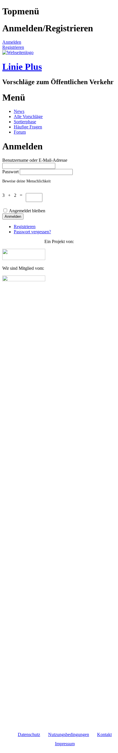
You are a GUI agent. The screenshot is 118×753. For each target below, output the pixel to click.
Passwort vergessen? (32, 231)
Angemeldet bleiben (27, 210)
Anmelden (11, 42)
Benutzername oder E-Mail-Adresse (34, 160)
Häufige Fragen (28, 126)
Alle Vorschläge (28, 116)
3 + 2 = (14, 195)
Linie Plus (22, 66)
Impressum (65, 743)
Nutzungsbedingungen (68, 734)
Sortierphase (25, 121)
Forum (20, 132)
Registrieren (13, 47)
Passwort (10, 171)
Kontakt (104, 734)
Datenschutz (29, 734)
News (19, 111)
